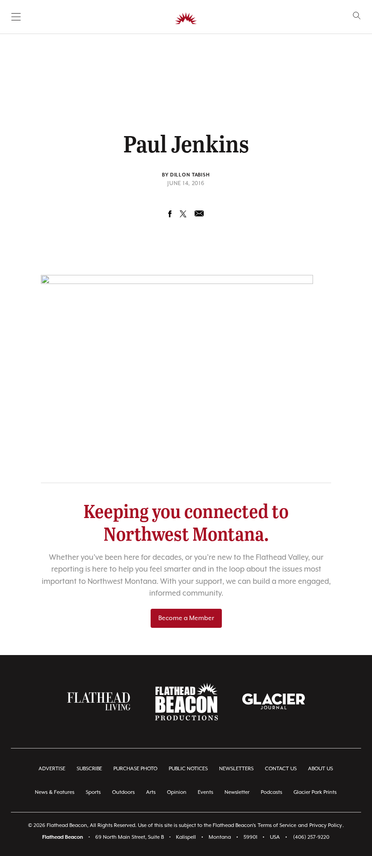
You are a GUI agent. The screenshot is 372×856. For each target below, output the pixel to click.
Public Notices (188, 769)
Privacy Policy (325, 825)
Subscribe (89, 769)
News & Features (54, 792)
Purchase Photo (135, 769)
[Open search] (357, 16)
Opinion (176, 792)
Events (205, 792)
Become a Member (186, 618)
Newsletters (236, 769)
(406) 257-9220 (311, 837)
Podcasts (271, 792)
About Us (320, 769)
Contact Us (281, 769)
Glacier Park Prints (315, 792)
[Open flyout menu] (16, 16)
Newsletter (237, 792)
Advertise (52, 769)
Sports (93, 792)
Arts (151, 792)
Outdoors (123, 792)
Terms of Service (277, 825)
